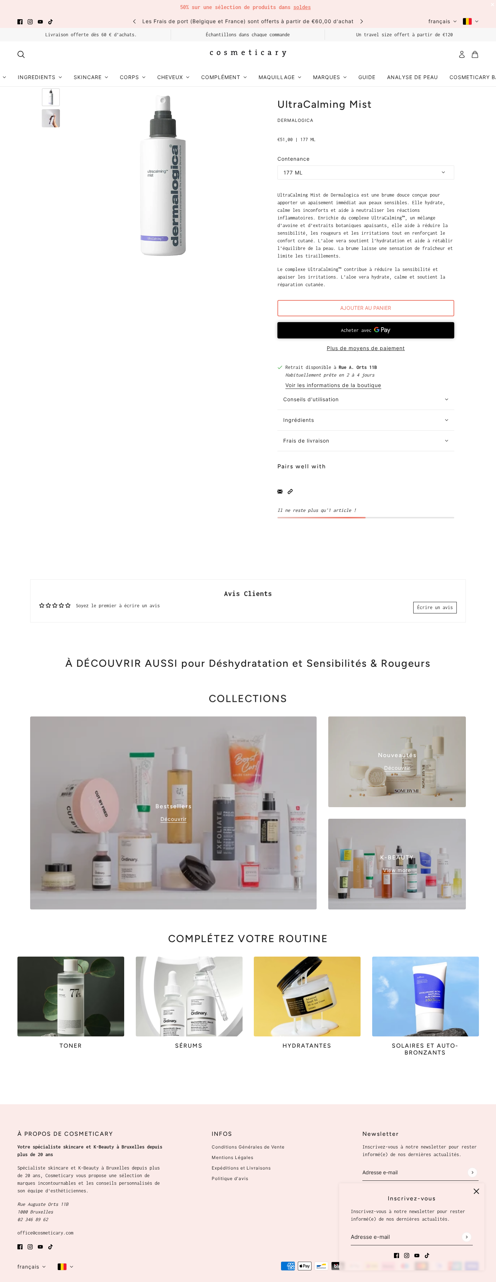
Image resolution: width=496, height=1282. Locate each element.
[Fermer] (476, 1191)
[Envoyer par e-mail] (280, 491)
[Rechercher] (21, 54)
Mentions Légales (232, 1157)
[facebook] (20, 21)
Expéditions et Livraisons (241, 1168)
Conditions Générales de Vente (248, 1147)
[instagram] (30, 21)
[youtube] (40, 21)
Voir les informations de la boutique (333, 385)
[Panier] (475, 54)
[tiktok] (50, 21)
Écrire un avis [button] (435, 607)
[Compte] (461, 54)
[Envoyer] (466, 1237)
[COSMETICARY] (248, 54)
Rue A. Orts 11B (358, 367)
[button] (290, 491)
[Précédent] (134, 21)
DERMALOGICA (295, 120)
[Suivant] (362, 21)
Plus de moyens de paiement (366, 348)
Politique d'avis (230, 1178)
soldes (302, 7)
